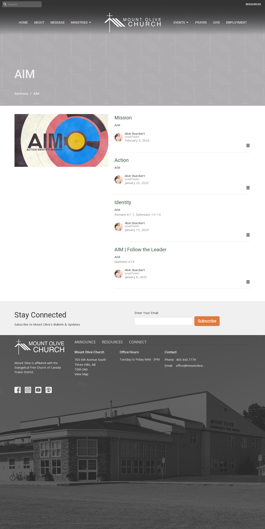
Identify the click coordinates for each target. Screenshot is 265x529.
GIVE (216, 22)
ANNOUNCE (85, 341)
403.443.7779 (186, 359)
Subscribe (207, 321)
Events (179, 22)
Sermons (21, 94)
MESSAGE (58, 22)
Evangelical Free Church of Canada (37, 367)
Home (23, 22)
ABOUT (39, 22)
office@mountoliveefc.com (191, 365)
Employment (236, 22)
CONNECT (138, 341)
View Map (81, 374)
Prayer (201, 22)
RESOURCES (253, 4)
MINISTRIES (79, 22)
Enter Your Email (146, 313)
